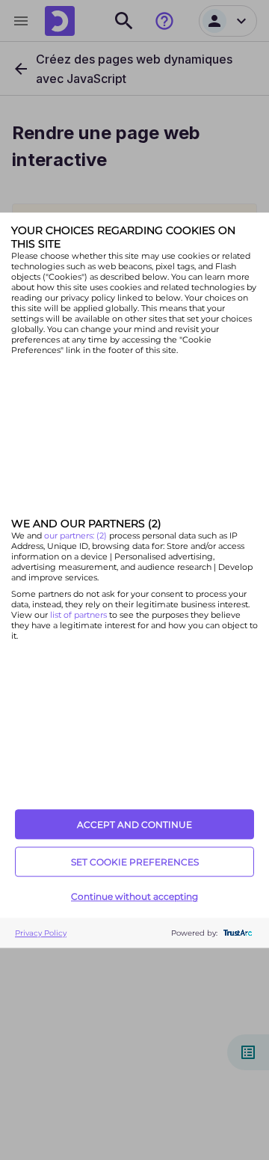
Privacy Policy (41, 933)
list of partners (78, 615)
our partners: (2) (76, 536)
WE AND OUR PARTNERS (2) (86, 524)
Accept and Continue (134, 824)
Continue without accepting (134, 896)
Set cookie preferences (135, 862)
